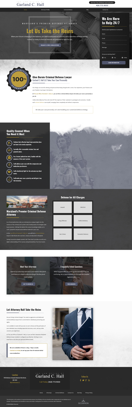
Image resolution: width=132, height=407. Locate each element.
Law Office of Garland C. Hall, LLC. (19, 233)
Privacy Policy (88, 392)
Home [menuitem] (25, 9)
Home (41, 392)
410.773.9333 (102, 5)
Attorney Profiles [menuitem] (45, 9)
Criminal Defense (59, 392)
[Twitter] (83, 380)
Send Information (113, 62)
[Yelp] (89, 380)
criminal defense (39, 102)
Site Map (79, 392)
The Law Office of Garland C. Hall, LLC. (43, 94)
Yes (115, 57)
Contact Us (70, 392)
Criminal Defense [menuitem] (68, 9)
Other (125, 57)
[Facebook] (80, 380)
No (105, 57)
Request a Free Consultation (50, 45)
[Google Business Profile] (86, 380)
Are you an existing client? (108, 54)
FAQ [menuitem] (87, 9)
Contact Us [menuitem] (105, 9)
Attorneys (49, 392)
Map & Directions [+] (15, 382)
